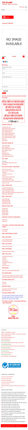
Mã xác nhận (5, 86)
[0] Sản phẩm (22, 7)
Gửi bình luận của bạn (7, 76)
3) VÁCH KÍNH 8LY (6, 265)
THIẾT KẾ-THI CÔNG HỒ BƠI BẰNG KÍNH (10, 270)
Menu (7, 17)
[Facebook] (3, 62)
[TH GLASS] (14, 3)
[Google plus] (5, 62)
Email (3, 72)
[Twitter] (6, 62)
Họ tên (3, 68)
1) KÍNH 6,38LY (5, 208)
